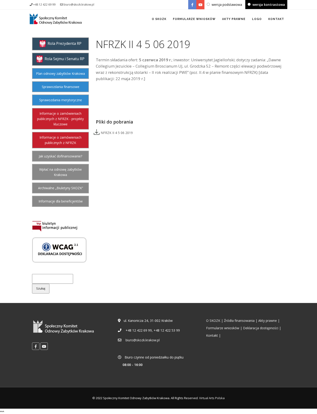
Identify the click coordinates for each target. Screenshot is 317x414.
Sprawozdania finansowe (60, 87)
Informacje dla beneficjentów (61, 201)
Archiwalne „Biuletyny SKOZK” (60, 188)
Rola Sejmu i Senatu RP (63, 58)
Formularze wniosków (222, 328)
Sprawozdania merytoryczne (60, 100)
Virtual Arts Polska (212, 398)
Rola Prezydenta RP (63, 43)
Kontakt (212, 335)
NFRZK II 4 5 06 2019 (116, 132)
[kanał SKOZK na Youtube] (200, 4)
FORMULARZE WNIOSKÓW (194, 19)
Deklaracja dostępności (260, 328)
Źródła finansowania (239, 320)
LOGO (257, 19)
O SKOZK (159, 19)
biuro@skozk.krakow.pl (78, 5)
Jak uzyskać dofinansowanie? (60, 156)
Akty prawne (267, 320)
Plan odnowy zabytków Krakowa (60, 73)
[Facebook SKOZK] (192, 4)
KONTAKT (276, 19)
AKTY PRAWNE (234, 19)
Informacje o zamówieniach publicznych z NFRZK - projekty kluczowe (60, 118)
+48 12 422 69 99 (43, 5)
